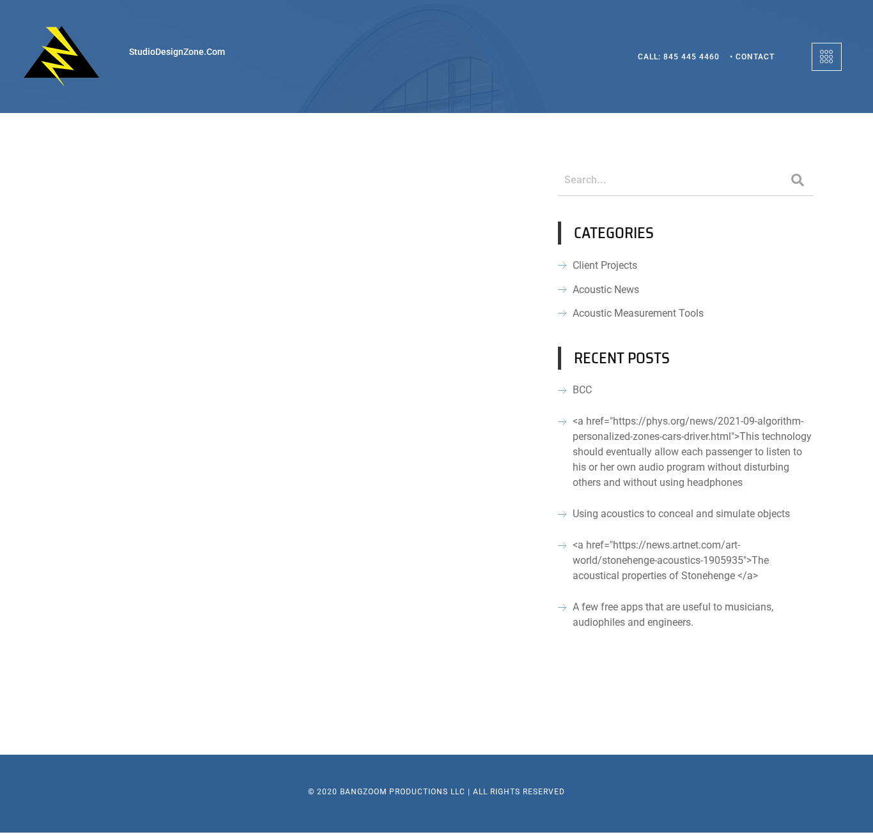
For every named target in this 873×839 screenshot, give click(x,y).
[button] (827, 57)
